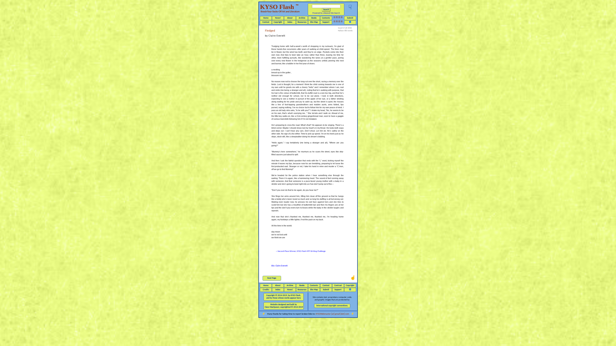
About (290, 18)
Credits (266, 290)
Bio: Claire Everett (279, 266)
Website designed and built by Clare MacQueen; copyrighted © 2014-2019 (284, 306)
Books (314, 18)
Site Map (314, 22)
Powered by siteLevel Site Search (326, 13)
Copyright (278, 22)
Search (326, 10)
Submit (350, 18)
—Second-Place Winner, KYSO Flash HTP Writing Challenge (300, 251)
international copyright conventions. (332, 306)
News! (278, 18)
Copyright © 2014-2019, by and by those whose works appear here (283, 296)
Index (289, 22)
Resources (302, 22)
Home (266, 18)
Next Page (271, 278)
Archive (302, 18)
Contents (326, 18)
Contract (338, 285)
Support (325, 22)
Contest (265, 22)
